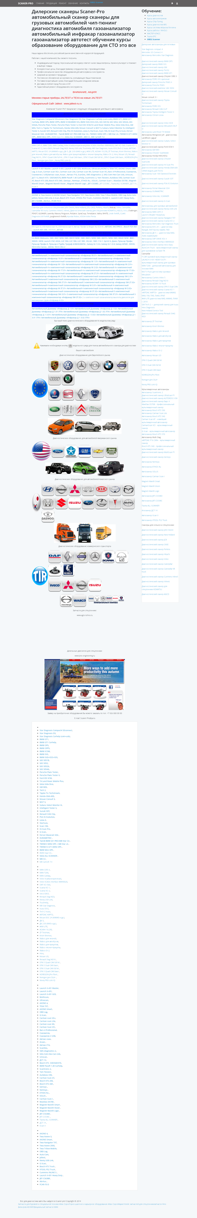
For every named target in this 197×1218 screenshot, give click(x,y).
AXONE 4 (104, 168)
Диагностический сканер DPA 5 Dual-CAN (160, 286)
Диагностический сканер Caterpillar (157, 564)
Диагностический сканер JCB (154, 539)
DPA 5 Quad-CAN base (113, 157)
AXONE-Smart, (59, 195)
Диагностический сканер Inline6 (156, 581)
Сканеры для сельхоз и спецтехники (48, 207)
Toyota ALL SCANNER (120, 183)
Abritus (46, 201)
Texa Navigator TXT (75, 195)
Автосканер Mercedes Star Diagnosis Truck (160, 223)
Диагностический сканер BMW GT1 (157, 73)
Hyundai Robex (73, 216)
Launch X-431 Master (41, 168)
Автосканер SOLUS (150, 471)
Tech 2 (39, 128)
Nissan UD (123, 154)
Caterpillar (126, 207)
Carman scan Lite (67, 171)
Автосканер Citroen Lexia (152, 115)
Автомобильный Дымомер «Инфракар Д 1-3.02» (74, 314)
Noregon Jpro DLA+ (45, 160)
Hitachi (106, 207)
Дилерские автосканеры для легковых (158, 44)
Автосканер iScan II (150, 515)
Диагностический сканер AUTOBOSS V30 (159, 398)
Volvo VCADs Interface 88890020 (100, 145)
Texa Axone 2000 (92, 195)
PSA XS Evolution (74, 131)
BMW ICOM (66, 122)
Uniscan (129, 174)
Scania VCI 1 (131, 145)
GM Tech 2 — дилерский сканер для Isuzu (160, 304)
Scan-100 (102, 131)
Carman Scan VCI (99, 171)
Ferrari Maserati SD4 (49, 835)
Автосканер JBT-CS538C (152, 500)
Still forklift (45, 216)
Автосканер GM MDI (150, 149)
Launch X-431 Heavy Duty (51, 1175)
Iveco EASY (47, 148)
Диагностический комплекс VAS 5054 (158, 88)
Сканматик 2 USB (40, 174)
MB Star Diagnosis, (100, 148)
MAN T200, (47, 145)
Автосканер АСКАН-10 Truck (154, 283)
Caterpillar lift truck (40, 210)
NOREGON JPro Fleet (48, 974)
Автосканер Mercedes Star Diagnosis (157, 55)
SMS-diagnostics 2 (94, 174)
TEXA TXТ (113, 168)
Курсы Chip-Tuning (155, 21)
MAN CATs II (45, 869)
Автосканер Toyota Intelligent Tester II (158, 112)
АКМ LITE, (90, 151)
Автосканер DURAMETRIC (153, 191)
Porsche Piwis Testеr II (67, 125)
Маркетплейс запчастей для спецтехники (136, 1204)
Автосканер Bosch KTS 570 (153, 434)
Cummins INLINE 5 (101, 198)
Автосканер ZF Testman (152, 321)
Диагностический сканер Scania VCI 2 (158, 221)
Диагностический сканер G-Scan (156, 201)
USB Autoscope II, (65, 226)
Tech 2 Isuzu (45, 911)
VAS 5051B (104, 122)
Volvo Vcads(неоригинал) (75, 145)
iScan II (35, 186)
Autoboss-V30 (116, 177)
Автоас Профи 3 (81, 226)
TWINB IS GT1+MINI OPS (50, 847)
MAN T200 (44, 872)
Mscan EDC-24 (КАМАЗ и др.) (50, 151)
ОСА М (100, 226)
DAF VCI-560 (45, 884)
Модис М (92, 226)
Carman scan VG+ (51, 171)
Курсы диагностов (155, 15)
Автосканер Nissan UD (151, 355)
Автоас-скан (53, 174)
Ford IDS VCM (84, 125)
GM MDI (43, 787)
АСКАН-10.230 (101, 151)
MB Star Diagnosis (47, 905)
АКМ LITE (43, 926)
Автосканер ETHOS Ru (151, 466)
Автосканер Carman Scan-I (153, 476)
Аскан (63, 174)
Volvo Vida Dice (122, 125)
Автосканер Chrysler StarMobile (155, 153)
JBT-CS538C (105, 183)
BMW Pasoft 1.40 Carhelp (73, 177)
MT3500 (51, 229)
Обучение (73, 3)
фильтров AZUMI (25, 1207)
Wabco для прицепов (72, 154)
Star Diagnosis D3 (73, 119)
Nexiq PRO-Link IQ (62, 160)
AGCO (119, 210)
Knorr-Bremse (125, 151)
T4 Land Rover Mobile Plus (103, 125)
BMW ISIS (44, 754)
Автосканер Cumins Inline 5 (153, 277)
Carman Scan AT (47, 1078)
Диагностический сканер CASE (155, 544)
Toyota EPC (151, 36)
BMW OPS (44, 122)
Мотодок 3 (36, 226)
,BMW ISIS (75, 122)
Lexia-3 (86, 131)
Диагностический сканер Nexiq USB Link (159, 208)
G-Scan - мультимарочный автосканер (158, 431)
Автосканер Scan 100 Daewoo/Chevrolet (159, 173)
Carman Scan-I (105, 180)
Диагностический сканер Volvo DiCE (157, 123)
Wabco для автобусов (49, 941)
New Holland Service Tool (152, 310)
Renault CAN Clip (58, 131)
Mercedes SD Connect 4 (152, 52)
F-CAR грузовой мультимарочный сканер (159, 256)
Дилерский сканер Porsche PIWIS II (157, 82)
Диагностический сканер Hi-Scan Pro (158, 164)
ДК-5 (42, 920)
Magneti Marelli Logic (150, 491)
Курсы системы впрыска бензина (161, 27)
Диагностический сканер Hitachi (156, 554)
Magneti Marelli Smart (151, 481)
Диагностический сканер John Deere (157, 530)
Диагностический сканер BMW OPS (157, 61)
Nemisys (76, 180)
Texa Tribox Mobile (48, 1148)
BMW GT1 (117, 119)
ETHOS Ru (85, 180)
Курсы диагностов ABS (157, 24)
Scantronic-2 (90, 177)
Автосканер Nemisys (150, 462)
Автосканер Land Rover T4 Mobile (156, 132)
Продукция (51, 3)
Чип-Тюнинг (103, 177)
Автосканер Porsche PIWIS (153, 85)
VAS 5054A (44, 769)
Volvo (118, 207)
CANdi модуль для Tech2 (152, 170)
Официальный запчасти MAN (45, 1207)
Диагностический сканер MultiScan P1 (158, 452)
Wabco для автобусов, (52, 154)
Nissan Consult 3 (87, 128)
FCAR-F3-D (56, 201)
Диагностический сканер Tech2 (155, 70)
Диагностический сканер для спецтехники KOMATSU (93, 210)
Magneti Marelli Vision (151, 486)
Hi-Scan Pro (113, 131)
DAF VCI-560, (120, 145)
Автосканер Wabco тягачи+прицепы (157, 345)
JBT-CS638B (37, 201)
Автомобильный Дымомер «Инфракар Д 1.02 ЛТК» (87, 311)
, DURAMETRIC (50, 134)
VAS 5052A (123, 122)
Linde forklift (114, 213)
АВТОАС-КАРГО (46, 914)
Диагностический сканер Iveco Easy (157, 244)
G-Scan (122, 131)
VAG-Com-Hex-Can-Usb (114, 174)
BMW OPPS (54, 122)
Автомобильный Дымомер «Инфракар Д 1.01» (53, 308)
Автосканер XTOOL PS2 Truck (154, 520)
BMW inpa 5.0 (57, 137)
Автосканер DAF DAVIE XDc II (154, 238)
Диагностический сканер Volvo (155, 559)
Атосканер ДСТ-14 (149, 510)
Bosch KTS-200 (41, 180)
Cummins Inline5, (55, 210)
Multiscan (86, 168)
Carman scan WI (83, 171)
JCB (88, 207)
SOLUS (95, 180)
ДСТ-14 (133, 183)
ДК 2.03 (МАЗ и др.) (77, 151)
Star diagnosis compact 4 (152, 49)
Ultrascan (95, 168)
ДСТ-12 (35, 177)
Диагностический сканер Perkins (156, 549)
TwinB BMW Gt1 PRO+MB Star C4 (54, 841)
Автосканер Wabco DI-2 (152, 350)
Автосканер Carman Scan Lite (154, 413)
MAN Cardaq (58, 145)
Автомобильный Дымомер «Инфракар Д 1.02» (96, 308)
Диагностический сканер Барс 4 (156, 401)
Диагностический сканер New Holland (158, 534)
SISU (125, 210)
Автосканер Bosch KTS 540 (153, 416)
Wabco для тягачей (48, 938)
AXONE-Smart (124, 168)
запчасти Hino (160, 1204)
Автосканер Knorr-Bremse (153, 326)
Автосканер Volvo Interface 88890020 (158, 241)
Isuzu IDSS (112, 148)
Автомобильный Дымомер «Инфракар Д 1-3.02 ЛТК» (65, 317)
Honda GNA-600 (71, 128)
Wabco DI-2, (108, 154)
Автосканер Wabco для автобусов (156, 336)
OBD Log (122, 195)
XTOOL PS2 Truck (84, 198)
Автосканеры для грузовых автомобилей (159, 206)
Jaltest (34, 198)
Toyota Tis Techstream (53, 128)
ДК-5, (66, 151)
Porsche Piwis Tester (47, 125)
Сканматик (131, 171)
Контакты (84, 3)
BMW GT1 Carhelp (48, 742)
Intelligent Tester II (48, 808)
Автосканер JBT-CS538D (152, 496)
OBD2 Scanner (96, 2)
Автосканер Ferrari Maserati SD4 (156, 188)
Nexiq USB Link (45, 198)
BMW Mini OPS (43, 137)
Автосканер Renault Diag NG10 (155, 280)
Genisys (67, 180)
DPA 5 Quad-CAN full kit (52, 157)
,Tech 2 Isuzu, (123, 148)
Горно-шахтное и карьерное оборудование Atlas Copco (93, 1204)
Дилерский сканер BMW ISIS (154, 64)
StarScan (94, 131)
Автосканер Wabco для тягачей (155, 331)
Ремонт (62, 3)
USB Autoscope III (49, 226)
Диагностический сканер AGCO (155, 594)
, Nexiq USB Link (75, 148)
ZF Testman (113, 151)
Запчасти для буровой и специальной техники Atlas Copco (43, 1204)
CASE (92, 207)
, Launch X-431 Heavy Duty (122, 198)
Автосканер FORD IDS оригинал (156, 79)
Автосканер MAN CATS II (152, 212)
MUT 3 (98, 128)
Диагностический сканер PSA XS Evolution (160, 183)
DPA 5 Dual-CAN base (73, 157)
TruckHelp (86, 148)
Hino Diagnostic (148, 307)
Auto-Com (131, 195)
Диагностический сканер (157, 178)
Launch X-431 (57, 168)
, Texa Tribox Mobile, (109, 195)
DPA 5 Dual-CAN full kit (93, 157)
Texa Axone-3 (47, 195)
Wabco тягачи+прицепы (91, 154)
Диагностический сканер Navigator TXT (158, 218)
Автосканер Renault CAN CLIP (154, 109)
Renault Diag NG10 (47, 959)
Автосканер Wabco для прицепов (156, 340)
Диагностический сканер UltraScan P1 (158, 395)
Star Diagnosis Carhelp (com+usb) (96, 119)
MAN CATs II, (37, 145)
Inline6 (66, 210)
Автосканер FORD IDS (151, 106)
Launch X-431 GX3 (72, 168)
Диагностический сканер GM (154, 67)
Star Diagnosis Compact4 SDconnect (48, 119)
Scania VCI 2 (37, 148)
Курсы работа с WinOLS (157, 30)
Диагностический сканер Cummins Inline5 (160, 576)
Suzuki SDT (45, 131)
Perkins (99, 207)
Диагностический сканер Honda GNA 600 (160, 167)
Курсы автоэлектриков (156, 18)
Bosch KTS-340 (55, 180)
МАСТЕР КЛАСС (153, 33)
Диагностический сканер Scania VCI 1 (158, 289)
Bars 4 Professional (116, 171)
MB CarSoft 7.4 (46, 862)
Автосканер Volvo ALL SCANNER (155, 196)
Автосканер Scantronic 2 (152, 392)
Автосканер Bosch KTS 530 (153, 410)
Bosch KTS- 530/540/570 (50, 177)
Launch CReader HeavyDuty (153, 215)
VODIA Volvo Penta (88, 216)
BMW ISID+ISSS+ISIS (89, 122)
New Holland (80, 207)
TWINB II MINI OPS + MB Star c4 (103, 134)
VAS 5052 (114, 122)
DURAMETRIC (46, 838)
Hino (115, 154)
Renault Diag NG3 (60, 148)
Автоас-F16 (72, 174)
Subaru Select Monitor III (113, 128)
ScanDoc (82, 174)
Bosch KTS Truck (67, 198)
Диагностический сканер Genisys (156, 457)
